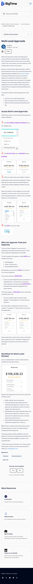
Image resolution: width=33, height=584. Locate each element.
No (20, 470)
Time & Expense (25, 24)
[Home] (9, 3)
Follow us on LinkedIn (10, 553)
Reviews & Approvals (9, 26)
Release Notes (8, 516)
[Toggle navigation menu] (30, 3)
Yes (13, 470)
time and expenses (16, 456)
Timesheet (5, 456)
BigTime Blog (8, 534)
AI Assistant (8, 499)
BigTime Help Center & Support (10, 24)
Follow (8, 51)
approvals (5, 459)
